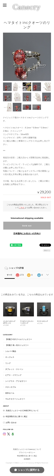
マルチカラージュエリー (15, 399)
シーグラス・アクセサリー (16, 381)
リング (8, 363)
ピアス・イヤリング (13, 375)
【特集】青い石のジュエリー (17, 345)
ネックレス (9, 357)
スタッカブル (10, 387)
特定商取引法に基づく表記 (16, 416)
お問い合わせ (11, 422)
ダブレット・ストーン (14, 369)
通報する (47, 250)
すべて (9, 275)
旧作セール (9, 393)
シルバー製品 (10, 351)
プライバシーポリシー (27, 452)
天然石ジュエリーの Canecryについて (22, 411)
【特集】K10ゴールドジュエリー (18, 339)
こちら (21, 208)
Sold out (27, 225)
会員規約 (27, 459)
